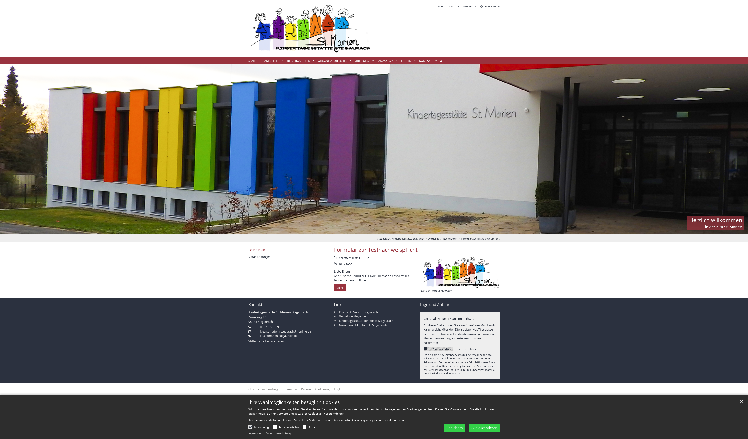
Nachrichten (450, 238)
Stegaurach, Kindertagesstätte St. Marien (400, 238)
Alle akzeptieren (484, 427)
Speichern (454, 427)
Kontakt (255, 304)
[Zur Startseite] (309, 28)
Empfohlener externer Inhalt (449, 318)
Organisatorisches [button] (332, 61)
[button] (439, 61)
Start (252, 61)
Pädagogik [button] (385, 61)
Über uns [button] (362, 61)
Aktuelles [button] (271, 61)
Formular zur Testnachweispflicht (480, 238)
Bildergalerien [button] (298, 61)
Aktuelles (433, 238)
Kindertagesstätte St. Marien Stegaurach (278, 312)
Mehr (339, 288)
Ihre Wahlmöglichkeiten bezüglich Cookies (294, 402)
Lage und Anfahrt (435, 304)
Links (338, 304)
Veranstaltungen (260, 257)
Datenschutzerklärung (278, 433)
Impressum (255, 433)
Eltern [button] (406, 61)
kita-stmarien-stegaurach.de (278, 336)
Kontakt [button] (425, 61)
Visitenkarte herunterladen (266, 341)
